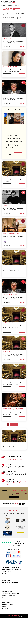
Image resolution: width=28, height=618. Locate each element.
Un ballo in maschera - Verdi (11, 233)
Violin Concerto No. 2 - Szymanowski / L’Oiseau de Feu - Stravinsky (13, 409)
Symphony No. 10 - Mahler (10, 294)
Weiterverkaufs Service (7, 604)
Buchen (22, 46)
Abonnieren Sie (14, 497)
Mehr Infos (7, 46)
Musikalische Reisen (7, 571)
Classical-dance (6, 576)
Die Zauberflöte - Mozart (10, 66)
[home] (9, 2)
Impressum (17, 615)
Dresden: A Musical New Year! (14, 130)
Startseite (3, 5)
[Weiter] (20, 424)
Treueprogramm (6, 602)
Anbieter (10, 5)
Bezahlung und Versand (7, 591)
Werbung (4, 606)
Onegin (5, 205)
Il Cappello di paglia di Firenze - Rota (13, 176)
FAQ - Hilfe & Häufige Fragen (9, 589)
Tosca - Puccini (7, 266)
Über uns (4, 584)
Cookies (4, 597)
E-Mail (14, 482)
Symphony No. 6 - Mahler (10, 95)
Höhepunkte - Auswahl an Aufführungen (11, 569)
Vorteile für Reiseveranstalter (9, 610)
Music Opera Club (6, 580)
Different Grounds (8, 351)
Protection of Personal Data (8, 595)
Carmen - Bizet (7, 38)
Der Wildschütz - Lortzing (10, 323)
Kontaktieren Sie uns (7, 587)
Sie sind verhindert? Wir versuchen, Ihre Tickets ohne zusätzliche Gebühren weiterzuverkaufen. (15, 459)
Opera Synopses (6, 573)
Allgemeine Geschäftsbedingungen (10, 593)
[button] (24, 1)
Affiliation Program (6, 608)
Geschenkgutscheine (7, 578)
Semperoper (6, 41)
